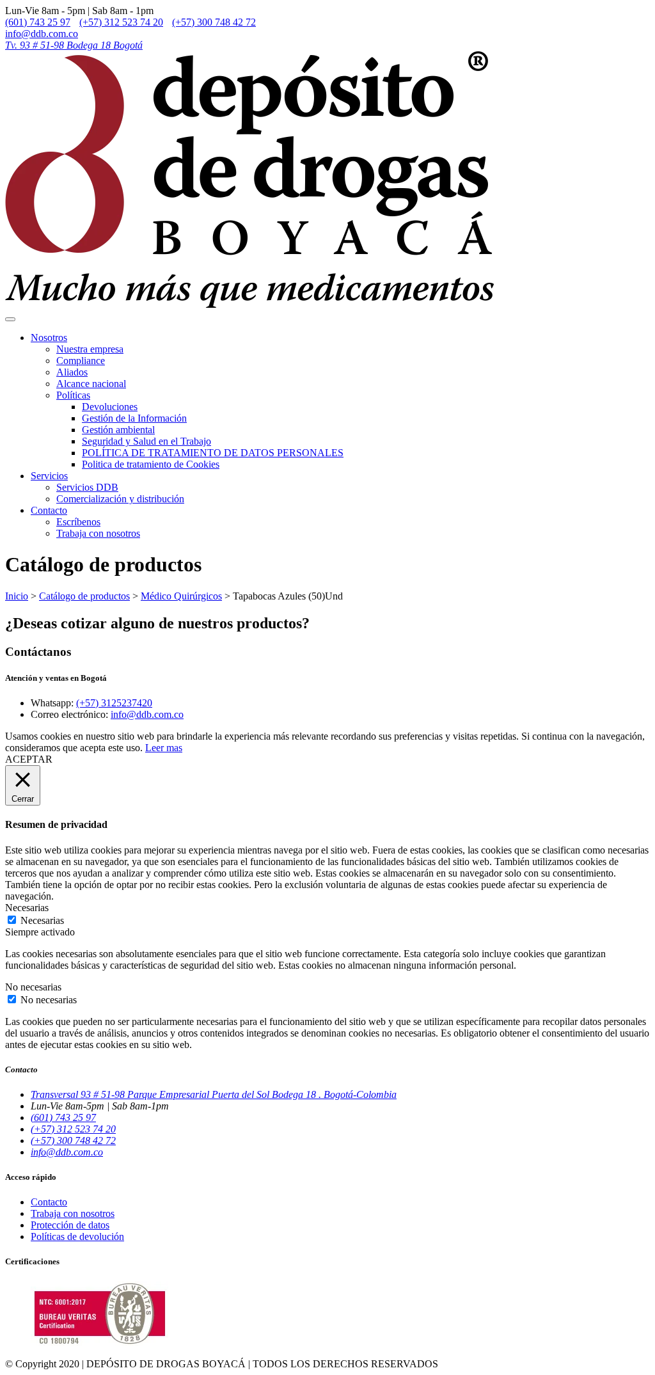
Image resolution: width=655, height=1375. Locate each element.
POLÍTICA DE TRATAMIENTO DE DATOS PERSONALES (212, 452)
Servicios (49, 475)
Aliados (72, 372)
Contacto (49, 510)
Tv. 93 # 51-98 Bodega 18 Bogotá (74, 45)
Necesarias (42, 920)
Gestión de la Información (134, 418)
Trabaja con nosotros (98, 533)
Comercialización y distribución (120, 498)
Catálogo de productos (84, 596)
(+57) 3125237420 (114, 702)
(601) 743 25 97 (37, 22)
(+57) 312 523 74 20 (121, 22)
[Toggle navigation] (10, 319)
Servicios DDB (87, 487)
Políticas (73, 395)
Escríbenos (78, 521)
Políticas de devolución (77, 1236)
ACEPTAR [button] (28, 759)
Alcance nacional (91, 383)
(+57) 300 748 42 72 (214, 22)
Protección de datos (70, 1225)
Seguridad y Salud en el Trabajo (146, 441)
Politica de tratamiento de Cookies (150, 464)
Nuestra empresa (89, 349)
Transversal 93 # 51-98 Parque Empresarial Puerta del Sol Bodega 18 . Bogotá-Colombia (214, 1094)
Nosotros (49, 337)
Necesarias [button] (27, 907)
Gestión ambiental (118, 429)
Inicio (16, 596)
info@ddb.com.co (41, 33)
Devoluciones (110, 406)
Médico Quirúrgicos (181, 596)
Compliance (80, 360)
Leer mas (163, 747)
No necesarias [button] (33, 987)
